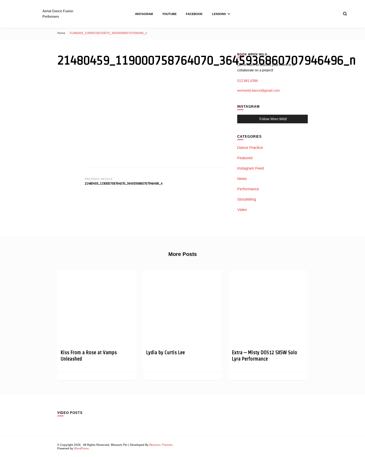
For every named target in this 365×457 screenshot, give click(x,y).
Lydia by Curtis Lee (165, 352)
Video (242, 210)
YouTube (169, 14)
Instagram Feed (250, 168)
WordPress (81, 448)
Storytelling (246, 199)
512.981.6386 (247, 81)
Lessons (219, 14)
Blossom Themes (161, 444)
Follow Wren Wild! (273, 119)
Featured (244, 158)
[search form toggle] (345, 14)
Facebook (194, 14)
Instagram (144, 14)
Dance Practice (250, 148)
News (242, 179)
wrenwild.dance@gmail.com (258, 90)
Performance (248, 189)
